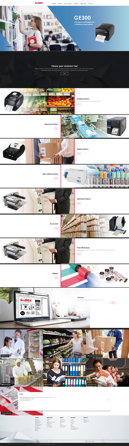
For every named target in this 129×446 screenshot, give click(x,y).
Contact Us (90, 3)
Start (64, 73)
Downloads (76, 3)
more (79, 104)
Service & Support (68, 3)
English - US (84, 0)
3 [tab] (9, 46)
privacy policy (53, 397)
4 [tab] (10, 46)
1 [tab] (6, 46)
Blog (92, 0)
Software (60, 3)
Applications (83, 3)
